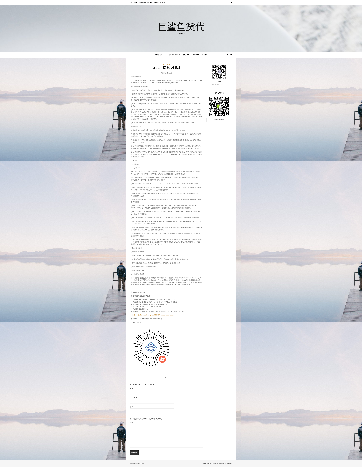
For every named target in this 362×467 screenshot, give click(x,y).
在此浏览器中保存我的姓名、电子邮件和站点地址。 (146, 419)
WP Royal (141, 463)
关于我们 (162, 2)
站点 (131, 407)
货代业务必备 (133, 2)
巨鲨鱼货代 (181, 26)
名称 (132, 388)
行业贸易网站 (142, 2)
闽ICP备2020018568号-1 (225, 463)
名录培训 (156, 2)
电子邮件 (133, 398)
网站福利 (149, 2)
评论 (131, 422)
